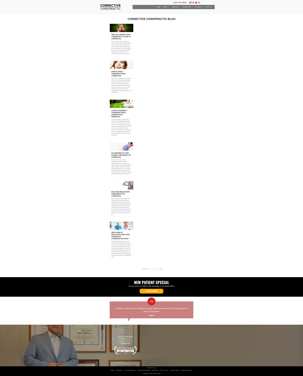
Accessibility (119, 370)
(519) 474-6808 (179, 2)
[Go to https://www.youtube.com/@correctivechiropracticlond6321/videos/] (196, 3)
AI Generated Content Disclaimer (151, 373)
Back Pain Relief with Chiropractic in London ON (120, 194)
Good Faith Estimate (186, 370)
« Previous (144, 269)
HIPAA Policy (155, 370)
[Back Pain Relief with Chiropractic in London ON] (121, 185)
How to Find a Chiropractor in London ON (118, 74)
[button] (151, 291)
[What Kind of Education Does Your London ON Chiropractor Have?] (121, 225)
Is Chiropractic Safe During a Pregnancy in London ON (121, 155)
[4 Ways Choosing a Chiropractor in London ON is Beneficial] (121, 103)
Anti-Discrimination (130, 370)
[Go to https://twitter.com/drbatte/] (193, 3)
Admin (112, 370)
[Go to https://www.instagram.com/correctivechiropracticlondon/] (199, 3)
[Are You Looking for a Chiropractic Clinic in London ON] (121, 28)
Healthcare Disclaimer (143, 370)
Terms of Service (175, 370)
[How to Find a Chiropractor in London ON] (121, 65)
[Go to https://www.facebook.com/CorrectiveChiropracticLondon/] (190, 3)
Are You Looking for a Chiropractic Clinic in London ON (121, 37)
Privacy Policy (164, 370)
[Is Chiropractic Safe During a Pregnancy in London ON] (121, 146)
